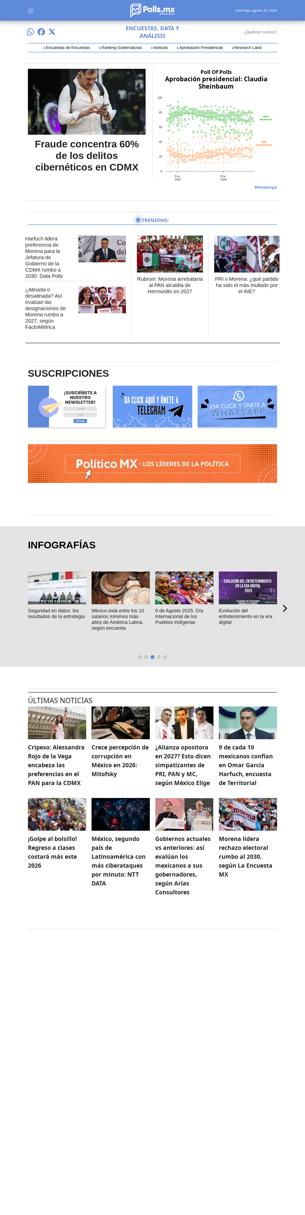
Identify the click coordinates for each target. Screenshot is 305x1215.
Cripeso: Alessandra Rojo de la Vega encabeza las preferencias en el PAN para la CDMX (56, 765)
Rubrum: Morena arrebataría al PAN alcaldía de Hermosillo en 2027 (170, 285)
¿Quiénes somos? (260, 32)
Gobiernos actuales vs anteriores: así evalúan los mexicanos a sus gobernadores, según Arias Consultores (183, 865)
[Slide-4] (165, 657)
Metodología (266, 187)
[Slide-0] (140, 657)
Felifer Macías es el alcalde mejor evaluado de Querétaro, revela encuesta (120, 619)
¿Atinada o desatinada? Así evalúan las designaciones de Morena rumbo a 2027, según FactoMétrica (45, 308)
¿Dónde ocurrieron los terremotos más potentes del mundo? (54, 616)
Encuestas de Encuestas (68, 48)
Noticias (161, 48)
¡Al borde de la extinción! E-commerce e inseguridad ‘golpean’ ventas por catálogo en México (248, 619)
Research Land (247, 48)
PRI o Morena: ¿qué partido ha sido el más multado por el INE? (246, 285)
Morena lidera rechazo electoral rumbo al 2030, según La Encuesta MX (245, 856)
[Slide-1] (146, 657)
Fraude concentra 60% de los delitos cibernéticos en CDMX (87, 155)
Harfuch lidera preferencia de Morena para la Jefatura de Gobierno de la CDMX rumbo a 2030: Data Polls (44, 257)
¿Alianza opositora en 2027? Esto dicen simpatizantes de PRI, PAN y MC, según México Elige (183, 765)
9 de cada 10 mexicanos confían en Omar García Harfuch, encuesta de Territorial (246, 765)
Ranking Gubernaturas (122, 48)
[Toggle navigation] (30, 10)
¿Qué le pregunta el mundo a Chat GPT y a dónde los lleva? (180, 616)
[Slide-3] (159, 657)
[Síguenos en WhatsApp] (30, 32)
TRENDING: (155, 220)
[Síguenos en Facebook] (41, 32)
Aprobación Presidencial (201, 48)
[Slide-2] (152, 657)
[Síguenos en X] (52, 32)
